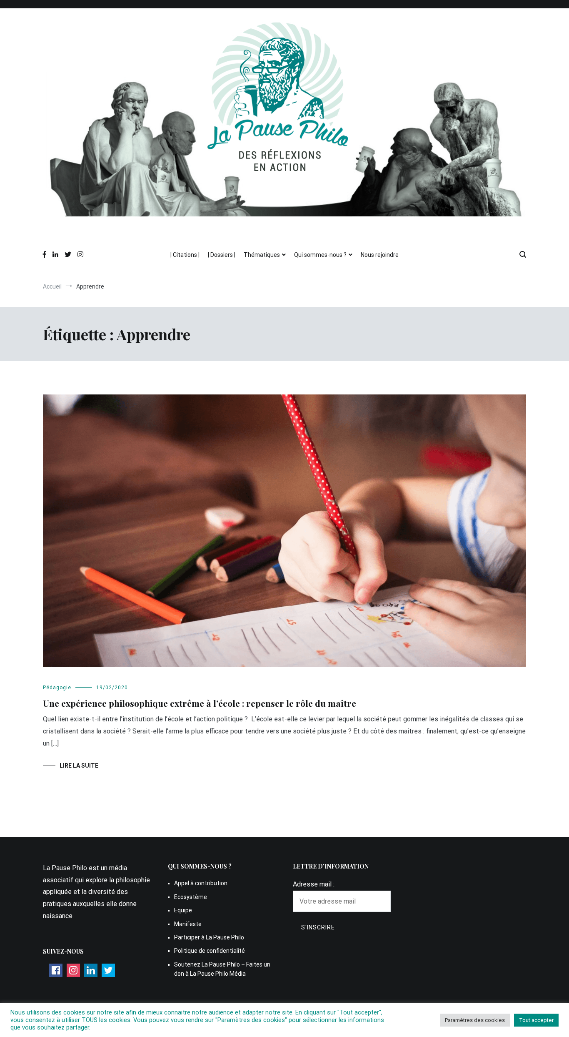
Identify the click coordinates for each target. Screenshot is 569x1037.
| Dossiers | (221, 254)
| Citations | (185, 254)
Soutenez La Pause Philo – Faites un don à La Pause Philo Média (222, 969)
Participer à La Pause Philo (209, 937)
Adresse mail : (313, 884)
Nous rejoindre (380, 254)
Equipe (183, 910)
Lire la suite (79, 765)
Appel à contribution (200, 883)
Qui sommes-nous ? (320, 254)
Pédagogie (57, 687)
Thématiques (262, 254)
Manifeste (188, 924)
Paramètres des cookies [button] (475, 1020)
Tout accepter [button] (536, 1020)
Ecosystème (190, 897)
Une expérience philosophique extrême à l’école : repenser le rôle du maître (199, 703)
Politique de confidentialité (209, 950)
